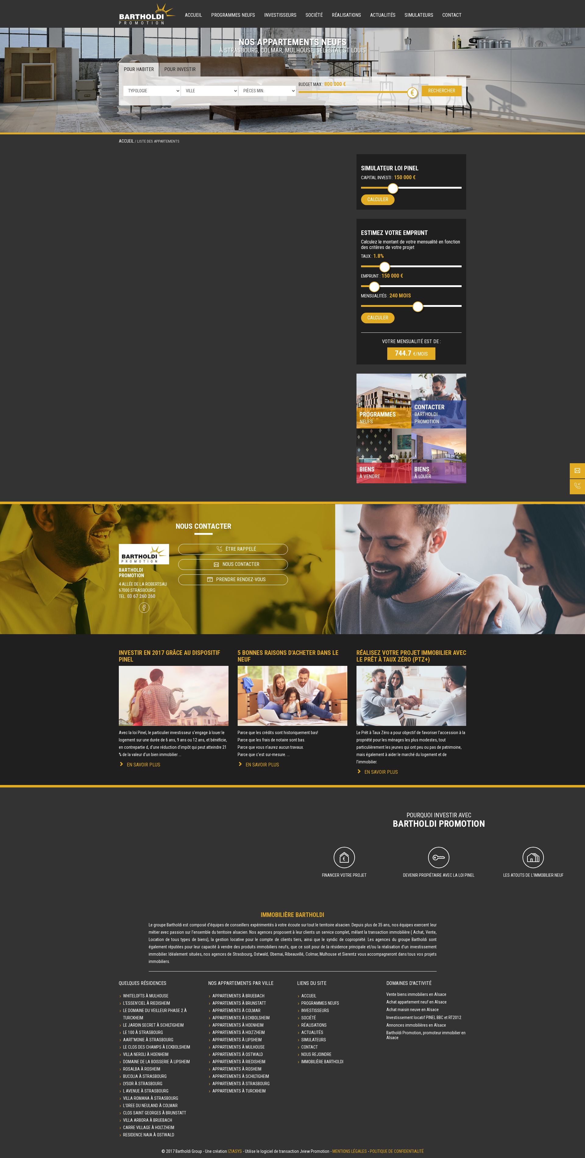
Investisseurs (280, 15)
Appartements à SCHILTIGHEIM (240, 1076)
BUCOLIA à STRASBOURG (145, 1076)
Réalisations (346, 15)
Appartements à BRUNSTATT (239, 1003)
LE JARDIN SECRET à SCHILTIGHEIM (153, 1025)
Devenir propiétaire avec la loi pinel (438, 875)
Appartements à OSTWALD (237, 1054)
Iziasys (235, 1151)
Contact (452, 15)
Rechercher (441, 91)
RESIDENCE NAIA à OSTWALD (148, 1134)
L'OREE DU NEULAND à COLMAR (150, 1105)
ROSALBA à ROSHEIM (141, 1069)
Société (314, 15)
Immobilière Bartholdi (322, 1061)
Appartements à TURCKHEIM (239, 1091)
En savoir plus (143, 765)
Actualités (382, 15)
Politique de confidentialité (397, 1151)
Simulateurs (419, 15)
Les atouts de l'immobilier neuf (533, 875)
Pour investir (180, 69)
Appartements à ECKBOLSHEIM (241, 1017)
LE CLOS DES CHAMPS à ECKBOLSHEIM (156, 1047)
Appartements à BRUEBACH (238, 995)
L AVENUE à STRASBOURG (145, 1091)
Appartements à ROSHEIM (236, 1069)
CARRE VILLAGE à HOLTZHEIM (148, 1127)
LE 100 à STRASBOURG (143, 1032)
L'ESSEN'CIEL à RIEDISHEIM (146, 1003)
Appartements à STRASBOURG (241, 1083)
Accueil (193, 15)
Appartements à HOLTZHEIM (238, 1032)
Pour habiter (139, 69)
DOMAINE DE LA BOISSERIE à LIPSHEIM (156, 1061)
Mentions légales (349, 1151)
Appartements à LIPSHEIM (237, 1039)
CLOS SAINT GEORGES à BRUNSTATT (154, 1112)
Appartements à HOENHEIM (238, 1025)
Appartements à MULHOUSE (238, 1047)
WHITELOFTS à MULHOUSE (145, 995)
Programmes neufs (233, 15)
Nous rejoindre (316, 1054)
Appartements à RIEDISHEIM (238, 1061)
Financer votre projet (344, 875)
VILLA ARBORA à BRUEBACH (147, 1120)
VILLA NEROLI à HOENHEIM (145, 1054)
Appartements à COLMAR (236, 1010)
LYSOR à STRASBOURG (142, 1083)
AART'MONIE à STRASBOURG (148, 1039)
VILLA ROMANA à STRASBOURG (150, 1098)
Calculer (377, 199)
